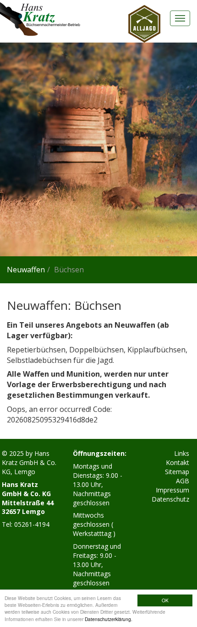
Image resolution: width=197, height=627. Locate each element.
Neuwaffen (26, 270)
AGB (182, 480)
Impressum (172, 490)
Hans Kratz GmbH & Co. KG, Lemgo (29, 462)
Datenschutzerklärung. (108, 619)
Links (181, 453)
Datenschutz (170, 499)
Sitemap (177, 471)
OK (165, 600)
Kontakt (177, 462)
